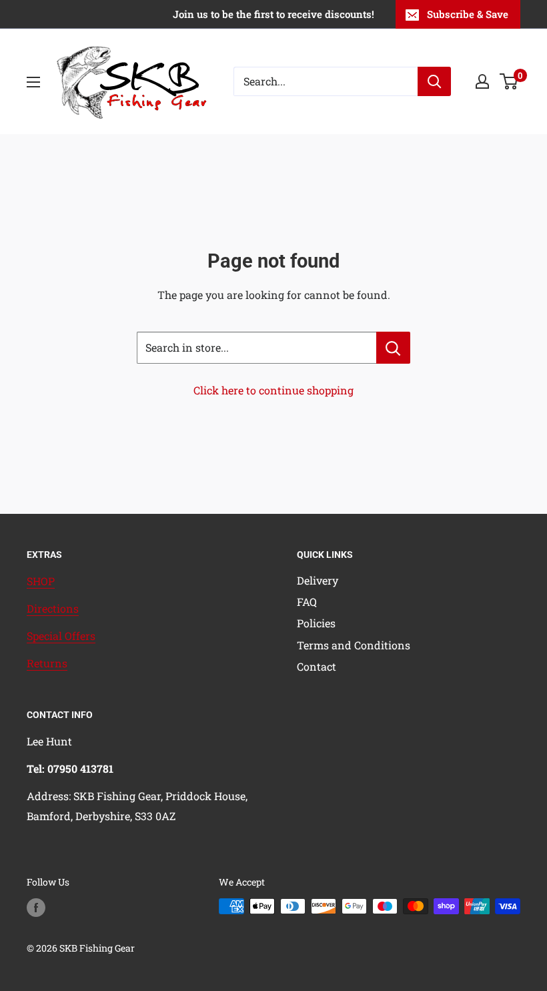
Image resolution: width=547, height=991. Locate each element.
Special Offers (61, 636)
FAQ (307, 602)
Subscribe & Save (467, 14)
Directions (53, 608)
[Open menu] (33, 82)
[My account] (482, 81)
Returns (47, 663)
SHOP (41, 581)
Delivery (317, 580)
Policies (316, 623)
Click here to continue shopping (273, 390)
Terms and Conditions (353, 645)
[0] (509, 81)
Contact (316, 666)
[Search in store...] (393, 348)
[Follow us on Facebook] (36, 907)
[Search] (434, 81)
